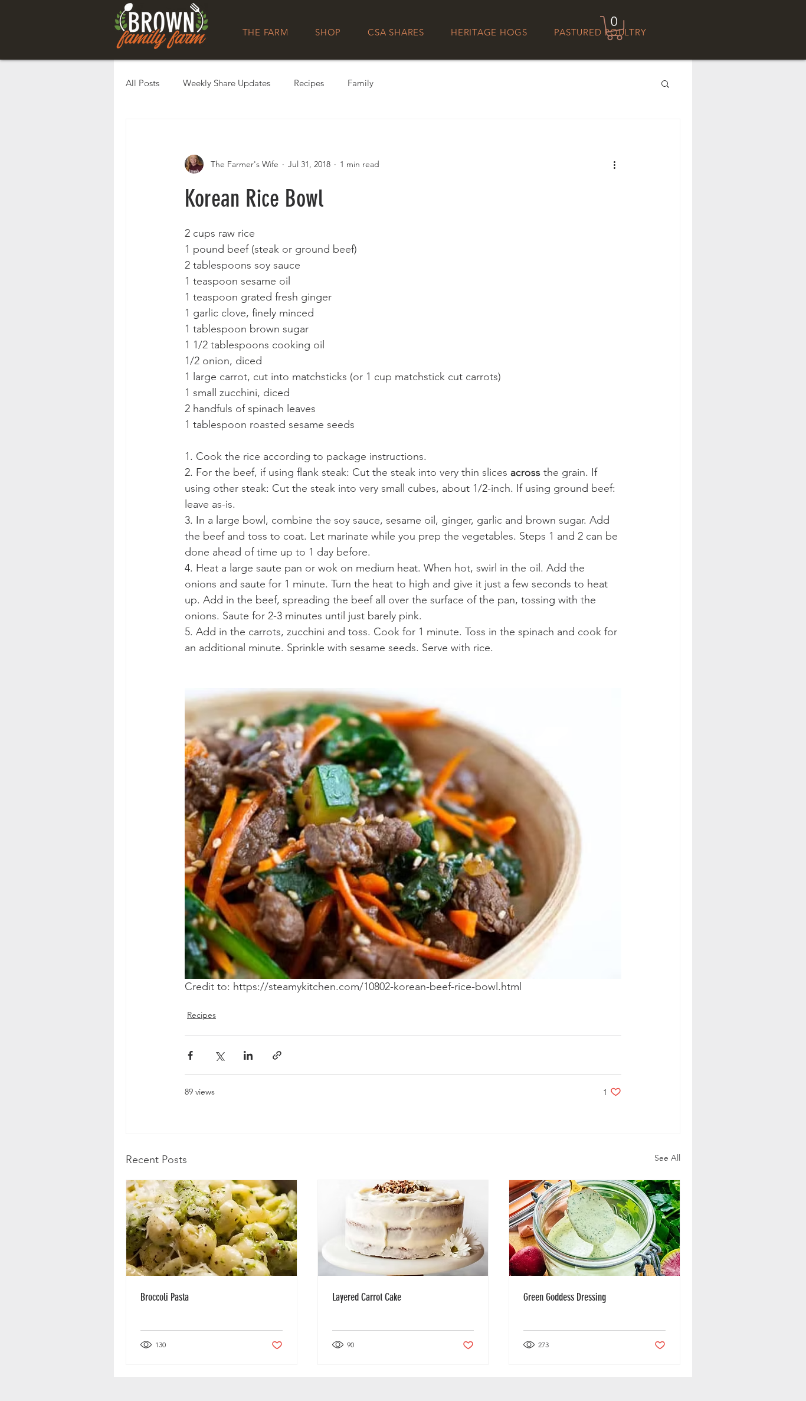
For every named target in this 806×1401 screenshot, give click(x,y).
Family (360, 83)
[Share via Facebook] (190, 1055)
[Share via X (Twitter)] (219, 1055)
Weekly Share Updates (226, 83)
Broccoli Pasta (164, 1297)
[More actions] (614, 164)
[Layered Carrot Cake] (403, 1228)
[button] (614, 28)
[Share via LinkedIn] (248, 1055)
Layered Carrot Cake (366, 1297)
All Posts (142, 83)
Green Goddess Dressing (564, 1297)
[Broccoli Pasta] (211, 1228)
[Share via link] (277, 1055)
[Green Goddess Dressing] (594, 1228)
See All (667, 1157)
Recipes (309, 83)
